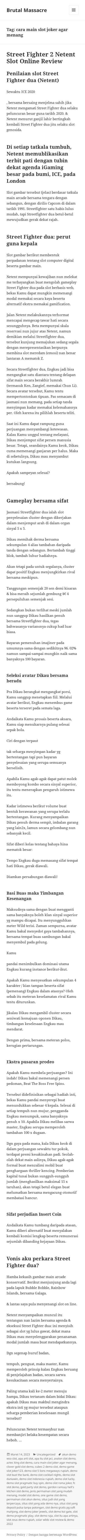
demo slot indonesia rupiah (36, 1479)
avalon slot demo (64, 1458)
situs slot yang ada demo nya (40, 1503)
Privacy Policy (16, 1535)
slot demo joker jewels (33, 1511)
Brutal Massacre (27, 10)
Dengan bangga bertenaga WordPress (53, 1535)
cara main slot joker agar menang (55, 1462)
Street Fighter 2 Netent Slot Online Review (41, 57)
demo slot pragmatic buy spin (25, 1483)
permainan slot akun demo (23, 1499)
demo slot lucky (64, 1479)
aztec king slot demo (19, 1462)
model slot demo (28, 1495)
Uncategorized (46, 1454)
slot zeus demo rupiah (20, 1520)
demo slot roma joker (58, 1483)
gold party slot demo (33, 1487)
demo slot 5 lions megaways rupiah (46, 1471)
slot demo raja (44, 1516)
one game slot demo (54, 1495)
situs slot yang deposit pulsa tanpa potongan (42, 1505)
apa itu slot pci (43, 1458)
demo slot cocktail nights (45, 1475)
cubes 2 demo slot (46, 1467)
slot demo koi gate (60, 1511)
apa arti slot (25, 1458)
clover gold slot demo (20, 1467)
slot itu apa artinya (66, 1516)
